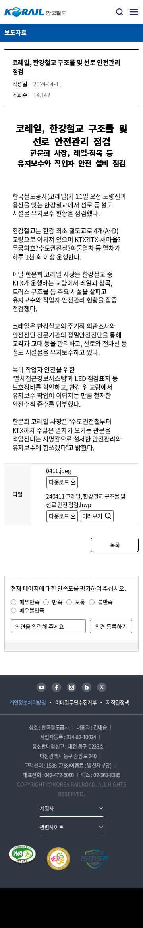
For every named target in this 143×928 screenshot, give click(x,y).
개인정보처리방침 (27, 702)
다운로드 (59, 482)
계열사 (47, 808)
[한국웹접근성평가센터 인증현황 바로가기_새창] (22, 859)
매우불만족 (31, 610)
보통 (80, 602)
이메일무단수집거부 (76, 702)
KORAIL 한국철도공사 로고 (35, 12)
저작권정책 (117, 702)
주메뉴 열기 (134, 11)
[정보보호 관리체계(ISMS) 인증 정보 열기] (94, 859)
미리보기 (92, 516)
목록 (115, 545)
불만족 (105, 602)
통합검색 (119, 11)
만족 (57, 602)
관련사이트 (52, 827)
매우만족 (29, 602)
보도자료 (15, 32)
